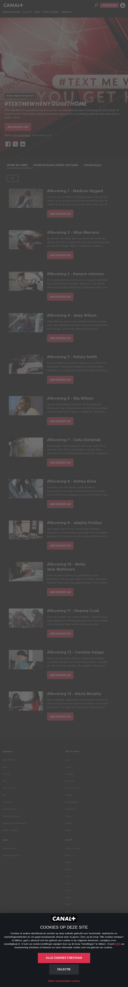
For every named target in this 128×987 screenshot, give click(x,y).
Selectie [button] (64, 969)
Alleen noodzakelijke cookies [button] (64, 980)
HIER (117, 944)
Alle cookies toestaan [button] (64, 957)
